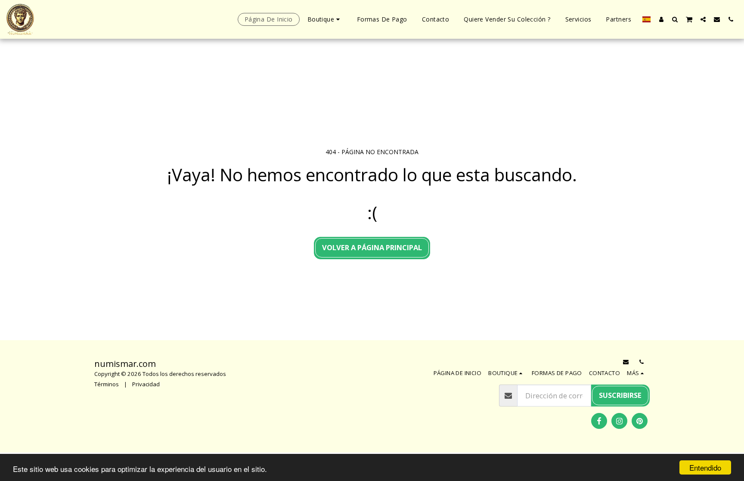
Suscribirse (620, 395)
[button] (675, 19)
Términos (106, 384)
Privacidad (146, 384)
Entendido (705, 467)
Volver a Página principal (372, 247)
